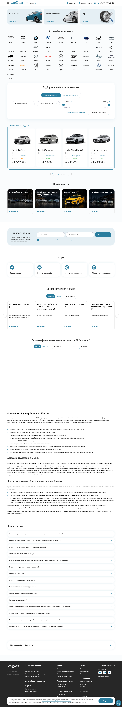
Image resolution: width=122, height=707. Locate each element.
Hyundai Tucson (99, 150)
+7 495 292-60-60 (106, 3)
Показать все (70, 296)
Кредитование (61, 684)
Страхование (61, 686)
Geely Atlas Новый (74, 150)
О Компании (85, 678)
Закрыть (105, 701)
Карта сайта (85, 691)
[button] (71, 102)
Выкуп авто (60, 674)
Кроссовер (23, 155)
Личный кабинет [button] (86, 3)
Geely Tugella (18, 150)
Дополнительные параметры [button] (76, 112)
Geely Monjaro (45, 150)
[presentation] (52, 174)
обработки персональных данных (65, 240)
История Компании (86, 681)
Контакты (84, 696)
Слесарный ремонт (31, 691)
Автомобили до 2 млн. (32, 671)
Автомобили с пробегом (35, 681)
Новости (82, 686)
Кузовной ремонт (31, 689)
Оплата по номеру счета (64, 676)
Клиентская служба (103, 676)
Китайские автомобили (32, 676)
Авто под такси (30, 669)
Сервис (28, 686)
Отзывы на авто (85, 671)
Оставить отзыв (85, 669)
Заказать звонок (103, 235)
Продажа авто (61, 694)
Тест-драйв (60, 669)
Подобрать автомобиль (98, 112)
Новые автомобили (33, 666)
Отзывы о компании (86, 674)
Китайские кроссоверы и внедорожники (38, 674)
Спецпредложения (64, 691)
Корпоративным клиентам (65, 671)
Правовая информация (13, 674)
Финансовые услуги (65, 681)
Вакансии (83, 684)
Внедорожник (50, 155)
